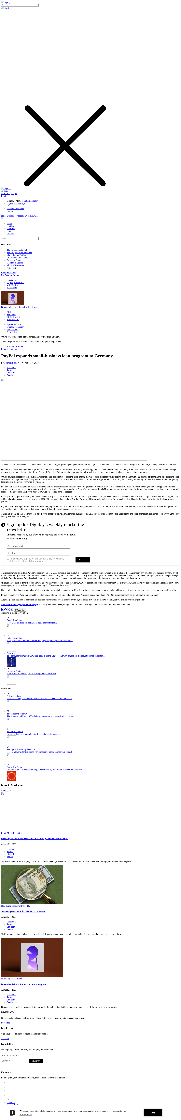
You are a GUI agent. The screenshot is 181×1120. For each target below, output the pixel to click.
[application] (90, 1112)
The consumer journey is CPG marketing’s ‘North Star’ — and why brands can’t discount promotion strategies (56, 656)
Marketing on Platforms (17, 255)
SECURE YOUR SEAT (12, 346)
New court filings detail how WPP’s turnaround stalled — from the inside (39, 698)
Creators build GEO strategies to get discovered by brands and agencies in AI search (44, 769)
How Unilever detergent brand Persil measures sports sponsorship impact (39, 752)
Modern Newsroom (15, 265)
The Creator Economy (17, 714)
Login (14, 193)
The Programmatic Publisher (19, 250)
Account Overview (15, 208)
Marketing (11, 314)
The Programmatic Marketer (19, 252)
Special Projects (14, 280)
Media (9, 312)
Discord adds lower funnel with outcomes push (22, 307)
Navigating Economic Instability (15, 906)
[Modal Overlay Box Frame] (90, 544)
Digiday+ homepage (16, 203)
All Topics (11, 268)
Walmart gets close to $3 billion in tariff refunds (23, 911)
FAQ (9, 206)
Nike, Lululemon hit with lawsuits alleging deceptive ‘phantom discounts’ (40, 640)
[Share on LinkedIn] (2, 610)
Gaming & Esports (15, 263)
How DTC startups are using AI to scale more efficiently (32, 623)
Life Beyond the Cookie (17, 257)
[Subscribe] (6, 191)
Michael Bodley (11, 363)
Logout (10, 211)
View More (6, 791)
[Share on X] (8, 610)
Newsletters (12, 287)
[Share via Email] (11, 610)
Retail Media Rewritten (11, 833)
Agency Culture (14, 696)
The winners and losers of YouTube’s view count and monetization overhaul (41, 716)
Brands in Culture (15, 260)
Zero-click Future (14, 767)
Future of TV (13, 319)
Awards (34, 216)
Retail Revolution (9, 349)
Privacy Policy (13, 1105)
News (3, 216)
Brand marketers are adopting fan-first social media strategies (34, 734)
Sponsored (11, 653)
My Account (6, 275)
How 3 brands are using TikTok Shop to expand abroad (31, 673)
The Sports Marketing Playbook (21, 749)
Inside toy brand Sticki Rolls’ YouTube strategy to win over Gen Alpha (34, 838)
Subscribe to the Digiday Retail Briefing (19, 604)
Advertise (11, 1102)
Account (5, 1038)
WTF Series (12, 285)
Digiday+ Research (15, 282)
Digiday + (11, 216)
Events (28, 216)
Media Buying (13, 317)
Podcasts (20, 216)
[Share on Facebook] (5, 610)
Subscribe (5, 193)
